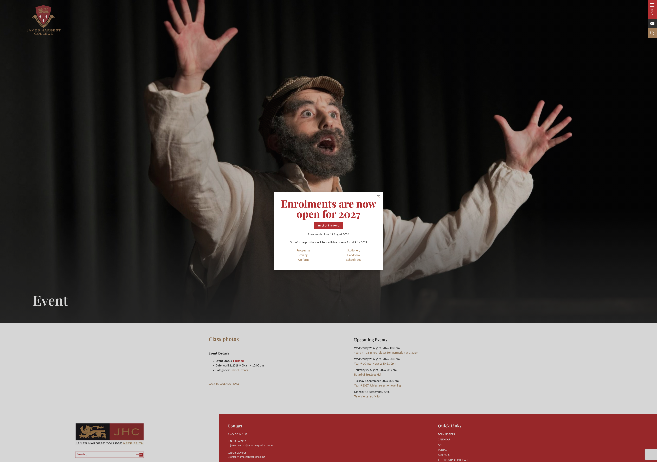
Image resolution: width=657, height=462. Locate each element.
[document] (328, 231)
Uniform (303, 260)
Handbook (353, 255)
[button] (378, 196)
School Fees (353, 260)
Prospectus (303, 250)
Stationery (353, 250)
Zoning (303, 255)
